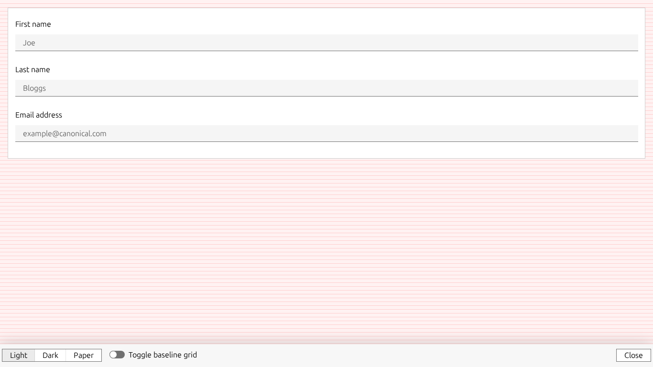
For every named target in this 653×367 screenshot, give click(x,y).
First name (33, 24)
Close (633, 355)
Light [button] (18, 355)
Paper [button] (84, 355)
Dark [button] (50, 355)
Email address (38, 114)
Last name (32, 69)
